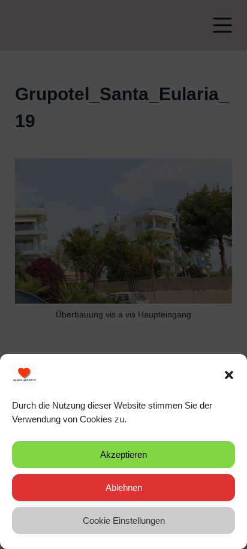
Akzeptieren (123, 454)
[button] (229, 375)
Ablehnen (124, 487)
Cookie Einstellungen (124, 520)
